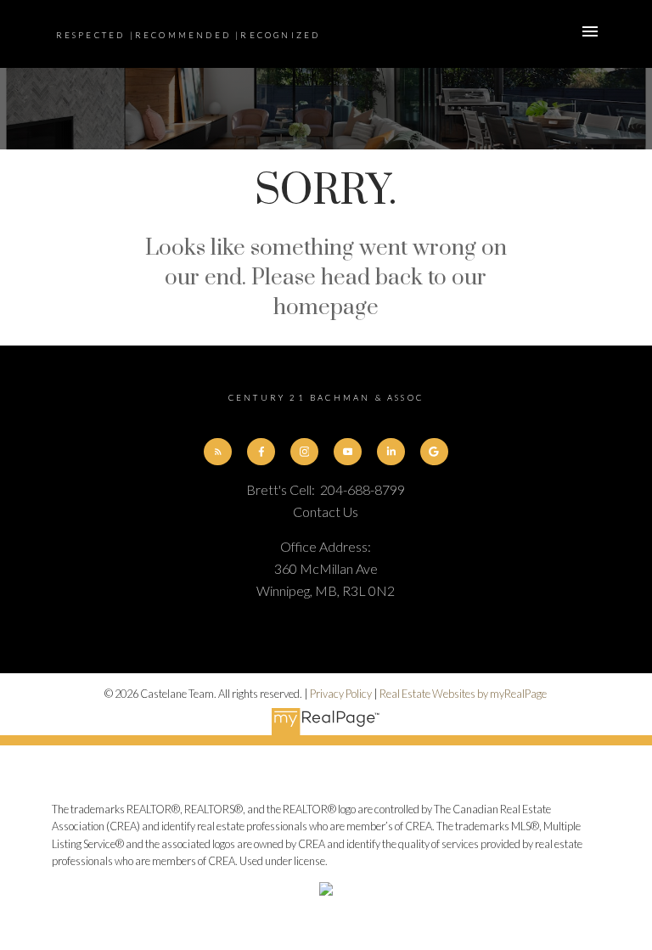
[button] (218, 452)
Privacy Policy (341, 693)
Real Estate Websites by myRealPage (463, 693)
